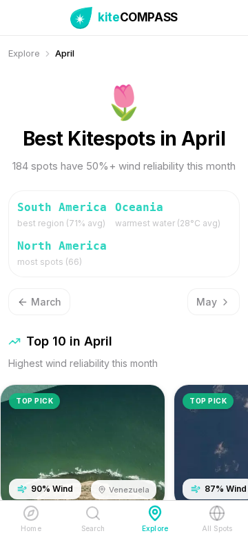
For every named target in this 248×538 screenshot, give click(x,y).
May (206, 302)
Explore (24, 53)
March (46, 302)
